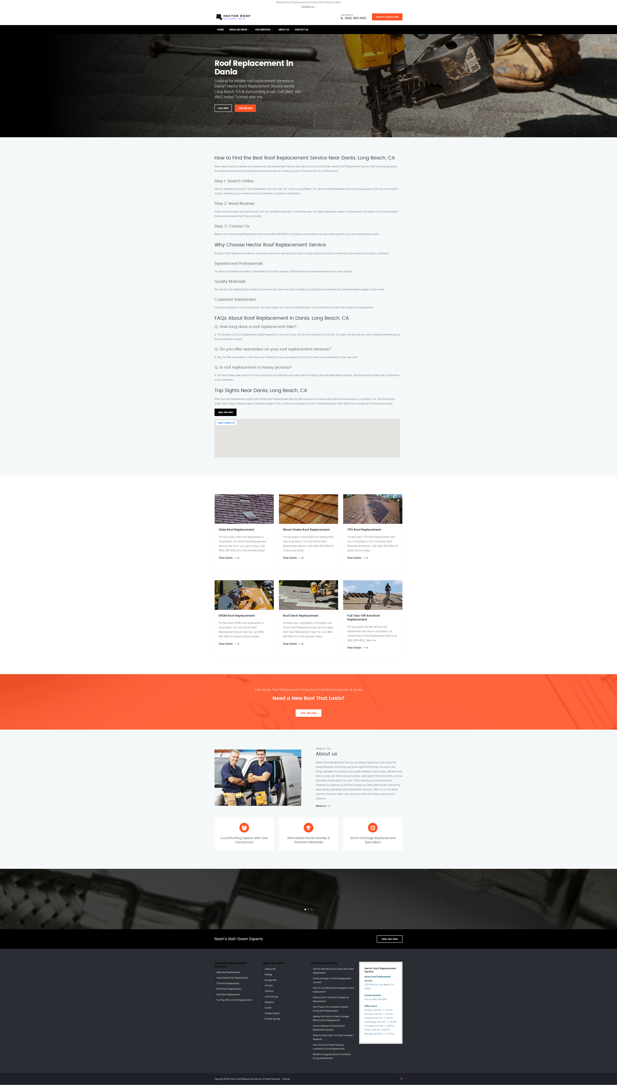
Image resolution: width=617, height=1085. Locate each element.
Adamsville (270, 968)
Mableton (269, 1002)
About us (321, 806)
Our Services (263, 29)
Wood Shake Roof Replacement (232, 977)
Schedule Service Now (387, 17)
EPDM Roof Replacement (228, 988)
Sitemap (286, 1078)
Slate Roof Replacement (228, 972)
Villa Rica (269, 991)
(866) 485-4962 (355, 18)
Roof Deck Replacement (228, 994)
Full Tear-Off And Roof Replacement (234, 999)
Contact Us (307, 7)
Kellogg (268, 974)
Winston (269, 985)
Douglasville (271, 979)
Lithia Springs (271, 996)
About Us (283, 29)
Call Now (223, 108)
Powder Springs (272, 1018)
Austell (268, 1007)
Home (220, 29)
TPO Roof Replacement (227, 983)
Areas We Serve (238, 29)
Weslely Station (272, 1013)
